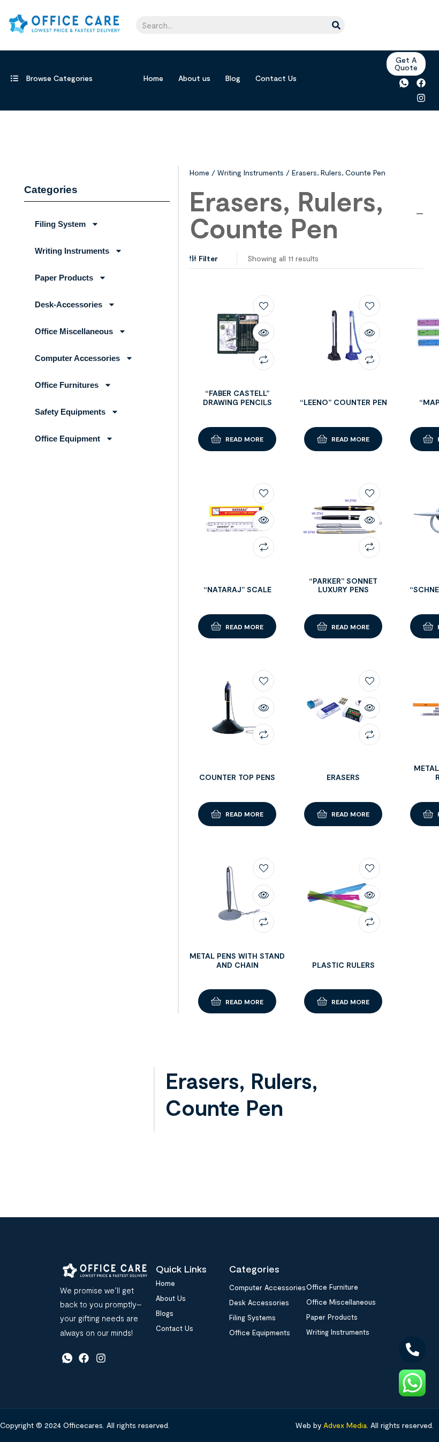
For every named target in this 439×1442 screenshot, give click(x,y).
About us (194, 78)
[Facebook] (421, 83)
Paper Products (64, 277)
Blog (232, 78)
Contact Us (276, 78)
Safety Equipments (70, 411)
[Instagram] (421, 97)
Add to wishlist (263, 306)
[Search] (336, 25)
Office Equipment (67, 438)
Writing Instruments (72, 250)
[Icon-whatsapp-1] (404, 83)
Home (153, 78)
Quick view (263, 332)
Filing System (60, 224)
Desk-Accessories (68, 304)
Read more (244, 439)
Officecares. (82, 1425)
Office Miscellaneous (74, 331)
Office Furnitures (67, 384)
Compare (263, 359)
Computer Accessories (77, 358)
